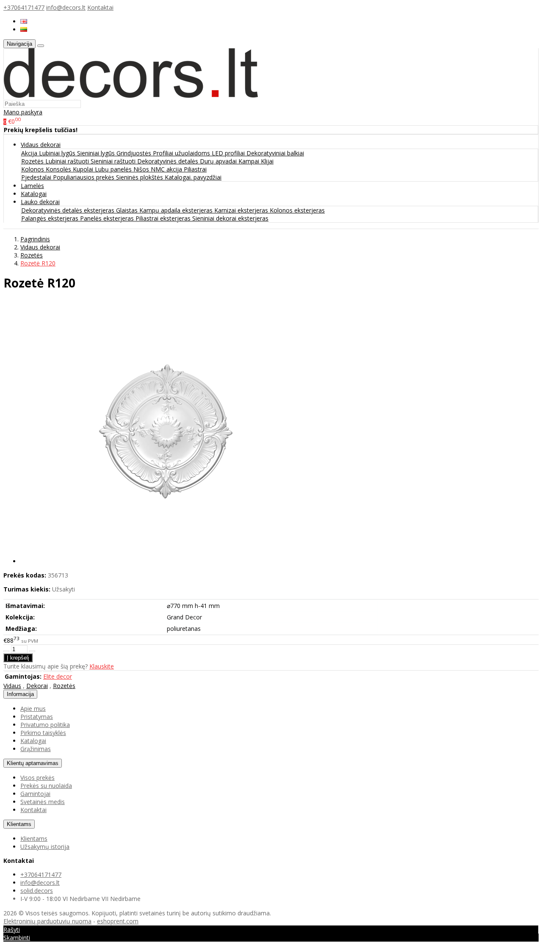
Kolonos (33, 169)
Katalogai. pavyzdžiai (193, 177)
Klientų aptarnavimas (32, 763)
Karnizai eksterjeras (242, 210)
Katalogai (34, 194)
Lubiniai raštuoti (68, 161)
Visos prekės (37, 778)
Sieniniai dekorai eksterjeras (230, 218)
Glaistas (127, 210)
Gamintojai (35, 794)
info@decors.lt (66, 7)
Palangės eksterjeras (50, 218)
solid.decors (36, 891)
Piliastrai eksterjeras (164, 218)
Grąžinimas (35, 749)
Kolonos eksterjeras (297, 210)
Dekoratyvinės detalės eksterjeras (68, 210)
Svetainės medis (42, 802)
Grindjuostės (134, 153)
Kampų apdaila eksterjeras (176, 210)
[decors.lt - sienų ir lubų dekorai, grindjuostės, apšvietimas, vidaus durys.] (131, 95)
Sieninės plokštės (140, 177)
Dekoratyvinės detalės (168, 161)
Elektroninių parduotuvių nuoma (47, 921)
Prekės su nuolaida (46, 786)
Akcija (30, 153)
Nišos (142, 169)
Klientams (19, 824)
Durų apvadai (219, 161)
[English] (23, 21)
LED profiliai (229, 153)
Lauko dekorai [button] (40, 202)
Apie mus (33, 709)
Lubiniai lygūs (58, 153)
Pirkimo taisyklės (43, 733)
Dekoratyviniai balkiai (275, 153)
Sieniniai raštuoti (114, 161)
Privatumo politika (45, 725)
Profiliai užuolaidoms (182, 153)
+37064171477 (23, 7)
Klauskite (101, 666)
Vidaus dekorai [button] (41, 145)
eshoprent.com (117, 921)
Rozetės (33, 161)
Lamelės (32, 186)
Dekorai (37, 686)
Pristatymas (36, 717)
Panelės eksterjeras (108, 218)
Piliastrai (195, 169)
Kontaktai (100, 7)
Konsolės (59, 169)
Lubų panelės (114, 169)
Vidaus (12, 686)
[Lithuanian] (23, 29)
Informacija (20, 694)
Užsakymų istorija (44, 847)
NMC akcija (167, 169)
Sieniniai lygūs (96, 153)
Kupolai (84, 169)
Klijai (267, 161)
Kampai (249, 161)
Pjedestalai (37, 177)
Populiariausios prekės (84, 177)
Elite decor (57, 676)
